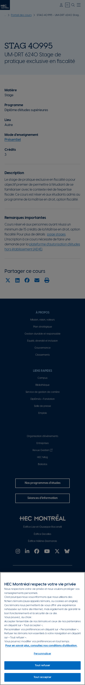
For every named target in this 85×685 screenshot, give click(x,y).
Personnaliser (42, 653)
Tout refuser (42, 665)
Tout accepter (42, 677)
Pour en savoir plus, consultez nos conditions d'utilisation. (41, 645)
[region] (42, 628)
